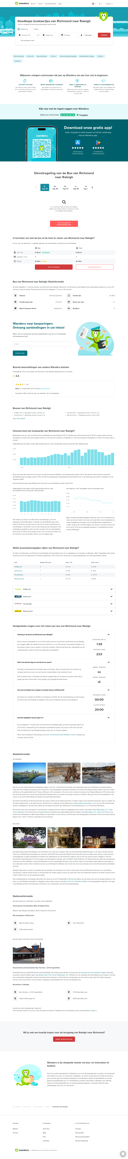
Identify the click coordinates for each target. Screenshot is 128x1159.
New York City (103, 812)
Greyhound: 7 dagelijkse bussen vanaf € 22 (29, 415)
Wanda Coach (19, 579)
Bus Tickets (16, 1106)
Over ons (46, 1129)
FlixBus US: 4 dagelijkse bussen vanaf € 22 (29, 413)
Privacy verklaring (81, 1141)
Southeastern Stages (99, 972)
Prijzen (53, 56)
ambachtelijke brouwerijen (82, 803)
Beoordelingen (42, 56)
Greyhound (46, 388)
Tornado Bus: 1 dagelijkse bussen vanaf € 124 (83, 413)
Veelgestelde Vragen (86, 56)
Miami (85, 881)
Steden (100, 56)
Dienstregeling (19, 56)
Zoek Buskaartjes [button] (64, 1039)
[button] (94, 4)
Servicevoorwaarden (82, 1137)
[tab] (24, 30)
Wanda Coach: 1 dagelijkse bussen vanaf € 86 (83, 415)
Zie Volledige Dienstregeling (64, 224)
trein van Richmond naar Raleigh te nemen (61, 735)
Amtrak (46, 812)
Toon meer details (19, 418)
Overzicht (30, 56)
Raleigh (21, 812)
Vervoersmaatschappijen (68, 56)
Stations (17, 61)
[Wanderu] (22, 4)
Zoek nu (94, 1010)
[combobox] (26, 35)
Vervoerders (79, 1133)
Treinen (40, 4)
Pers (44, 1137)
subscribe (20, 353)
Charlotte (77, 881)
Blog (60, 4)
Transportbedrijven (50, 4)
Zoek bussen (54, 267)
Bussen (33, 4)
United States (27, 1106)
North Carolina (38, 1106)
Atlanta (41, 975)
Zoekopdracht (95, 267)
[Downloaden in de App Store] (78, 142)
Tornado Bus (18, 575)
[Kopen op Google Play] (98, 142)
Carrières (46, 1141)
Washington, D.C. (102, 809)
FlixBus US (18, 567)
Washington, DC (62, 975)
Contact (78, 1129)
